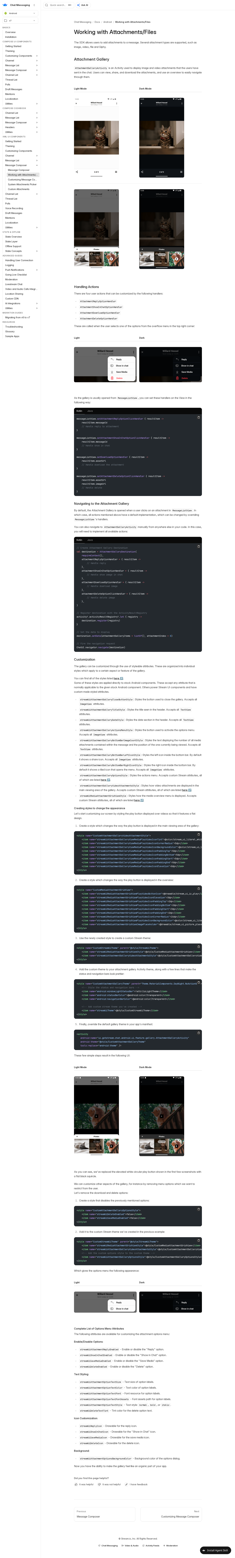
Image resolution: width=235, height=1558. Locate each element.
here (116, 678)
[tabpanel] (138, 455)
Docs (97, 22)
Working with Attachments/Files (132, 22)
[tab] (79, 411)
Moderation (172, 1545)
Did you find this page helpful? (91, 1478)
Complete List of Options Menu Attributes (99, 1328)
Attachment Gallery (91, 59)
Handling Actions (86, 287)
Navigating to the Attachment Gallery (101, 504)
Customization (84, 659)
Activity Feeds (152, 1545)
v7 (10, 20)
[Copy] (199, 417)
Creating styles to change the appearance (99, 808)
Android (13, 13)
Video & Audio (132, 1545)
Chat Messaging (82, 22)
